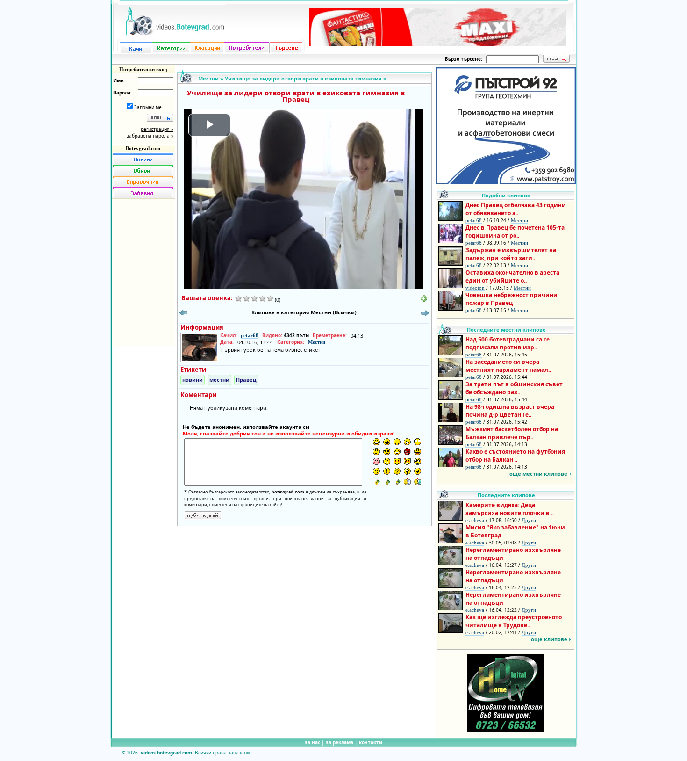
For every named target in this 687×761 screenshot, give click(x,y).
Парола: (122, 92)
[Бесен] (407, 451)
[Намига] (376, 471)
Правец (246, 379)
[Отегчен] (376, 461)
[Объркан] (376, 451)
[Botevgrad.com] (407, 481)
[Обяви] (143, 170)
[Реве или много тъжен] (386, 461)
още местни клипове (538, 473)
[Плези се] (417, 451)
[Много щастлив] (376, 441)
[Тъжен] (397, 441)
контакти (370, 742)
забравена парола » (150, 135)
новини (192, 379)
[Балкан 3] (397, 481)
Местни (208, 78)
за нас (312, 742)
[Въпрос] (397, 471)
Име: (119, 80)
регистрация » (157, 129)
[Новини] (143, 159)
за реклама (339, 742)
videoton (475, 287)
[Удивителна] (386, 471)
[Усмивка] (386, 441)
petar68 (249, 335)
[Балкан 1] (376, 481)
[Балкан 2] (386, 481)
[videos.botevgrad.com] (417, 481)
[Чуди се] (417, 461)
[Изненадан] (407, 441)
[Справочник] (143, 181)
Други (529, 520)
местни (219, 379)
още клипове (549, 639)
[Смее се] (397, 451)
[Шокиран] (417, 441)
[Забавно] (143, 192)
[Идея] (407, 471)
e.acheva (474, 520)
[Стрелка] (417, 471)
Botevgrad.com (143, 148)
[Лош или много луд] (397, 461)
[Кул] (386, 451)
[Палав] (407, 461)
